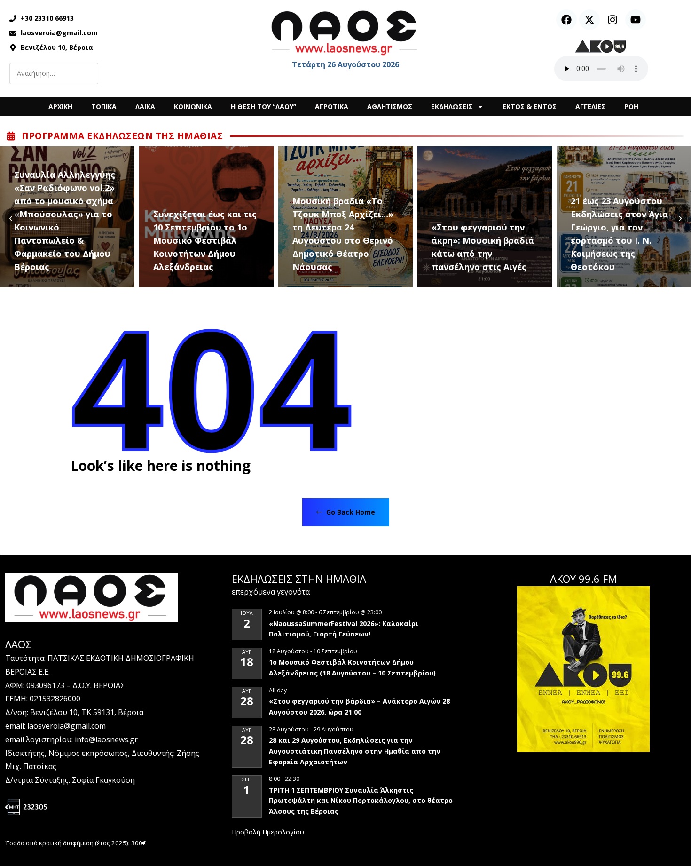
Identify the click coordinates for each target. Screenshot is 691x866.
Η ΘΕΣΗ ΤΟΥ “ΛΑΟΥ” (263, 106)
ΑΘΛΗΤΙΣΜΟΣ (389, 106)
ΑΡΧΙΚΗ (60, 106)
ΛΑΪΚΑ (145, 106)
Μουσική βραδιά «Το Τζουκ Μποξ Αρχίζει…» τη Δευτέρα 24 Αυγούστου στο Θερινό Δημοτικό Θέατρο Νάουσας (342, 233)
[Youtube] (635, 19)
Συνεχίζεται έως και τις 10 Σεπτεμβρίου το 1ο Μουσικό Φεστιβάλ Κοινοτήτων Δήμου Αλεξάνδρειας (205, 240)
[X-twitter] (589, 19)
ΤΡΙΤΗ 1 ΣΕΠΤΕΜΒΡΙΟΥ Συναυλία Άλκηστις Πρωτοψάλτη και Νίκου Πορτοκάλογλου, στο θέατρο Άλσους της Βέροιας (361, 801)
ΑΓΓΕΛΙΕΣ (590, 106)
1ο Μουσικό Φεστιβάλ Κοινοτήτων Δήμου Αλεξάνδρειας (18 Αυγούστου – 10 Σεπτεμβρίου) (352, 667)
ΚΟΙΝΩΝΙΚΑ (193, 106)
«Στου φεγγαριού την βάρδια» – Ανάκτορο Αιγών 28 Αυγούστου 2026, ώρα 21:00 (359, 706)
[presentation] (10, 217)
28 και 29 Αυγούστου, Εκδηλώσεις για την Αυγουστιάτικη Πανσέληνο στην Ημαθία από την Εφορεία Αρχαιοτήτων (354, 751)
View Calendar (268, 832)
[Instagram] (612, 19)
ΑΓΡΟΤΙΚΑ (331, 106)
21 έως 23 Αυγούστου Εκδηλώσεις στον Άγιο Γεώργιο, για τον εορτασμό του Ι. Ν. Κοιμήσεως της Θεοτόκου (619, 233)
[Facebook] (566, 19)
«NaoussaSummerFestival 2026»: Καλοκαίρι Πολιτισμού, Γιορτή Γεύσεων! (343, 629)
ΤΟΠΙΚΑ (104, 106)
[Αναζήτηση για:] (53, 73)
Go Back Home (349, 512)
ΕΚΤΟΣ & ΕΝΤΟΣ (530, 106)
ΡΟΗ (631, 106)
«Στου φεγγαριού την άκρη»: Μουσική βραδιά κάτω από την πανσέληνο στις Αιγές (483, 247)
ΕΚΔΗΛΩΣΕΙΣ (451, 106)
